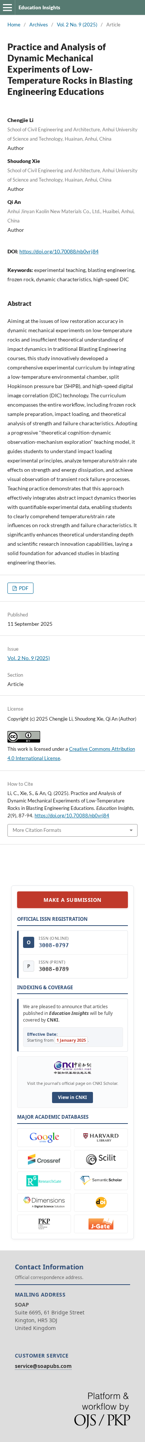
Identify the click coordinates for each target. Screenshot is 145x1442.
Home (13, 25)
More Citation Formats (37, 830)
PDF (23, 588)
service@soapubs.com (43, 1365)
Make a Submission (73, 899)
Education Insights (39, 7)
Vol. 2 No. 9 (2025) (77, 25)
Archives (38, 25)
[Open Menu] (7, 7)
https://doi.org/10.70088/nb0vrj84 (59, 251)
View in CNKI (72, 1097)
